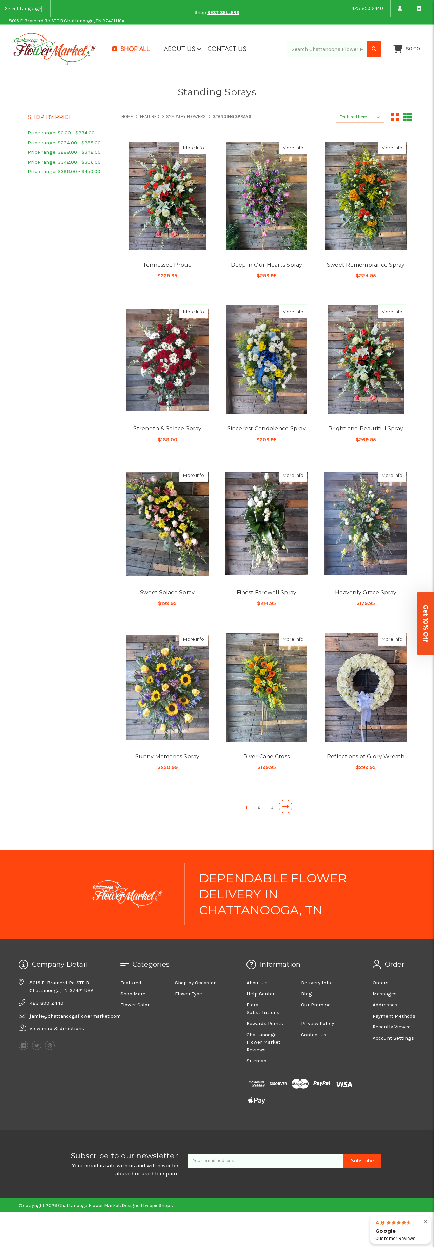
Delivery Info (316, 983)
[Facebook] (23, 1045)
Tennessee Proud (167, 265)
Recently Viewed (392, 1027)
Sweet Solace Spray (167, 592)
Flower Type (188, 994)
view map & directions (56, 1028)
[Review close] (425, 1221)
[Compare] (200, 147)
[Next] (285, 806)
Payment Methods (394, 1016)
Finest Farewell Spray (266, 592)
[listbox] (360, 117)
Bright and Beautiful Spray (365, 428)
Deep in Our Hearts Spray (266, 265)
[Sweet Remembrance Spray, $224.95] (365, 196)
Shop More (132, 994)
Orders (381, 983)
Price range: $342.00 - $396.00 (64, 162)
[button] (425, 623)
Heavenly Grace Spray (365, 592)
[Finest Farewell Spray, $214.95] (266, 523)
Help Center (260, 994)
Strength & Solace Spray (167, 428)
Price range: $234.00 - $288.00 (64, 142)
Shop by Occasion (196, 983)
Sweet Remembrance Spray (366, 265)
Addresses (385, 1005)
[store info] (419, 8)
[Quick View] (187, 147)
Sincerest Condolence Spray (266, 428)
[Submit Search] (374, 49)
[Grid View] (395, 117)
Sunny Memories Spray (167, 756)
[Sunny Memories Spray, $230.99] (167, 687)
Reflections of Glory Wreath (366, 756)
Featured (130, 983)
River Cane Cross (266, 756)
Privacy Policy (317, 1023)
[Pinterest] (50, 1045)
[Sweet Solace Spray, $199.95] (167, 523)
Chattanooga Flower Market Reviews (263, 1042)
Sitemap (256, 1061)
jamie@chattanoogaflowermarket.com (75, 1016)
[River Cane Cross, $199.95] (266, 687)
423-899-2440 (367, 8)
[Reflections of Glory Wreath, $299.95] (365, 687)
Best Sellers (223, 12)
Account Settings (393, 1038)
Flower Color (135, 1005)
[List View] (407, 117)
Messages (385, 994)
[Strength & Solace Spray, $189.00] (167, 359)
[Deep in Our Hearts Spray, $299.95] (266, 196)
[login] (399, 8)
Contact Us (227, 49)
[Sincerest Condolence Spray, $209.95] (266, 359)
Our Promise (316, 1005)
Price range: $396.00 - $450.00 (64, 171)
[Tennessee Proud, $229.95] (167, 196)
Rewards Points (264, 1023)
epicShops (161, 1205)
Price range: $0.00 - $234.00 (61, 133)
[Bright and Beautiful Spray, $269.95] (365, 359)
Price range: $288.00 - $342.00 (64, 152)
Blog (306, 994)
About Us (180, 49)
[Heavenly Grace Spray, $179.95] (365, 523)
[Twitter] (36, 1045)
